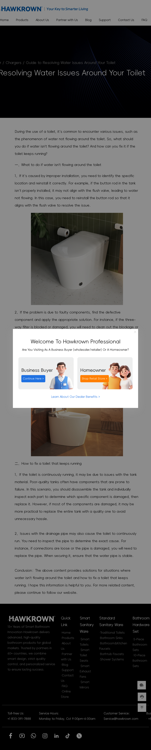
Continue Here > (33, 378)
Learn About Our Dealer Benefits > (75, 396)
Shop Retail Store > (94, 378)
